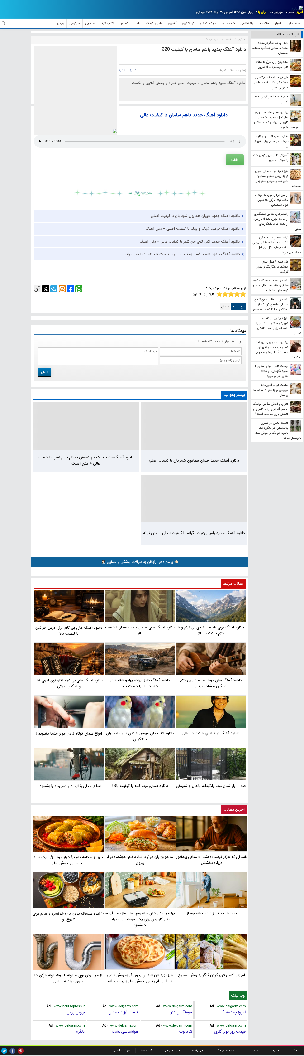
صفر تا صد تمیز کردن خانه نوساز (212, 913)
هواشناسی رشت (125, 1031)
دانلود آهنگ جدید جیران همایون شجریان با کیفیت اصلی (195, 216)
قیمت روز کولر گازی (230, 1031)
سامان (225, 306)
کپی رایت (197, 1050)
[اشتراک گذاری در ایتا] (62, 288)
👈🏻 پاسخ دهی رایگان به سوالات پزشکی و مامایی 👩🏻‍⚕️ (140, 562)
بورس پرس (75, 1012)
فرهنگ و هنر (181, 1012)
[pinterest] (21, 1051)
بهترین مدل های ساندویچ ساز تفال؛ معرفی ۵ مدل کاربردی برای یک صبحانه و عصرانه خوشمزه (140, 919)
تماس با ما (252, 1050)
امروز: (299, 12)
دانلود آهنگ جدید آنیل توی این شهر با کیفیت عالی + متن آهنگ (190, 241)
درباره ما (274, 1050)
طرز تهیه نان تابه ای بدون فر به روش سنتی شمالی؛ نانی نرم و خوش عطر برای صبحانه (140, 978)
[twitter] (4, 1051)
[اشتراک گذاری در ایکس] (45, 288)
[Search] (3, 23)
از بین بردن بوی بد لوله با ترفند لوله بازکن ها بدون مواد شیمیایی (68, 978)
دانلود (234, 159)
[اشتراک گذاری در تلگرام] (53, 288)
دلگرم (80, 1031)
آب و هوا (146, 1050)
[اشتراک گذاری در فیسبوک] (70, 288)
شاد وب (185, 1031)
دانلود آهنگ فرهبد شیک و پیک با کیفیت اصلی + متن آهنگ (193, 229)
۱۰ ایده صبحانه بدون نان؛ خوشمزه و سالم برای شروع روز (68, 916)
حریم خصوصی (172, 1050)
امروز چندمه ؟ (234, 1012)
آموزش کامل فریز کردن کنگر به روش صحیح (211, 975)
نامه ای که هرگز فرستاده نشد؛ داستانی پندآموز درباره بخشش (211, 860)
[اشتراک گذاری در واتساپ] (78, 288)
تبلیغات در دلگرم (224, 1050)
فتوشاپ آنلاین (121, 1050)
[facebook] (12, 1051)
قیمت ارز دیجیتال (123, 1012)
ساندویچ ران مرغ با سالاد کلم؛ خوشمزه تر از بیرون (140, 860)
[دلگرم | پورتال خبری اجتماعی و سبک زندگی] (297, 8)
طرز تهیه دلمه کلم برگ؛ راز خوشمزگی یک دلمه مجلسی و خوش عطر (68, 860)
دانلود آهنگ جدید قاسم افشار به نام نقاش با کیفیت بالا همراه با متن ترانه (182, 254)
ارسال (44, 372)
